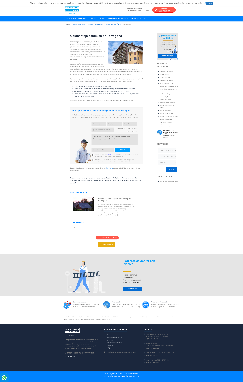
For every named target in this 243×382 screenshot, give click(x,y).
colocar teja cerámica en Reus (169, 181)
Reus (74, 227)
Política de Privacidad (119, 376)
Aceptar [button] (210, 3)
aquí (204, 3)
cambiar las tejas (165, 77)
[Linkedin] (74, 356)
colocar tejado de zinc (166, 113)
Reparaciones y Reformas (77, 19)
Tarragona (109, 168)
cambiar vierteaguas (166, 94)
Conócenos (136, 19)
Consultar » (107, 244)
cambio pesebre (164, 74)
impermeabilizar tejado (166, 83)
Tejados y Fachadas (94, 24)
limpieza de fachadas (166, 80)
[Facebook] (65, 356)
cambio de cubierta (165, 99)
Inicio (108, 335)
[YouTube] (71, 356)
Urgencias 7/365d (98, 19)
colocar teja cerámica (112, 24)
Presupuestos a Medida (118, 19)
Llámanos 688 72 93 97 (108, 237)
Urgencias (110, 340)
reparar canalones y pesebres (169, 86)
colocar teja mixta (165, 110)
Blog (146, 19)
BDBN (75, 24)
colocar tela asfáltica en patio (169, 116)
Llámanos (164, 10)
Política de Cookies (133, 376)
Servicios (81, 24)
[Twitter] (68, 356)
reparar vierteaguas (166, 119)
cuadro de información (112, 154)
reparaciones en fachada (167, 102)
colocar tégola (164, 97)
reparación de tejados (166, 71)
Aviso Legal (107, 376)
